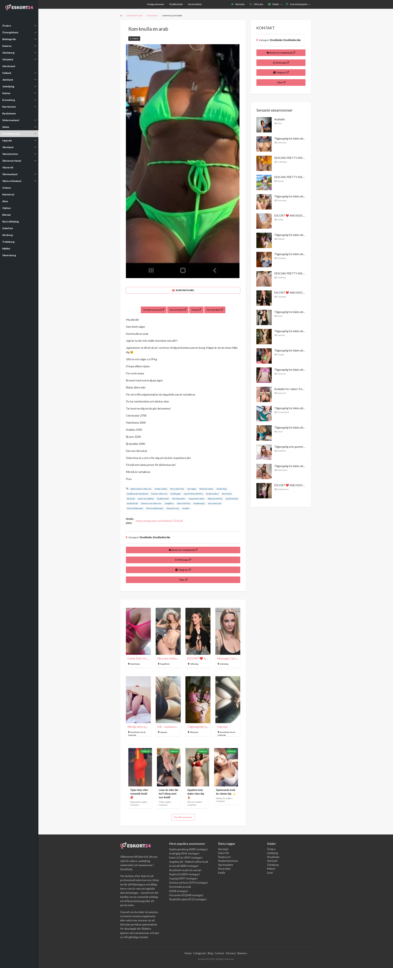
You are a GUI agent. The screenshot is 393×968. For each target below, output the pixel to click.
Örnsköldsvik (283, 412)
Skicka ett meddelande (183, 550)
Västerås (281, 335)
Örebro (271, 849)
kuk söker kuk (214, 503)
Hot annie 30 (176, 895)
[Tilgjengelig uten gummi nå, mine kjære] (264, 452)
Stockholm (146, 537)
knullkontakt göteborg (137, 494)
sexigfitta (169, 503)
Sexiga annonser (155, 4)
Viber (182, 579)
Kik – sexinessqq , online (173, 726)
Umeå (280, 431)
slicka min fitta (183, 503)
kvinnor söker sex (159, 494)
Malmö (271, 868)
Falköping (194, 664)
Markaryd (194, 732)
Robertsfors (282, 470)
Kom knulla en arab (180, 886)
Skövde (280, 181)
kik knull (130, 498)
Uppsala (163, 732)
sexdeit (185, 508)
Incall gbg (174, 853)
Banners (242, 953)
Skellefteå (281, 451)
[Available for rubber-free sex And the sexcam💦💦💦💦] (264, 394)
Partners (231, 953)
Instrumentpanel (298, 4)
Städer (275, 4)
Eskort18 (223, 853)
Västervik (281, 373)
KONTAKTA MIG (184, 290)
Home (188, 953)
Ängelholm (164, 664)
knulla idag (221, 489)
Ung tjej (222, 726)
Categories (199, 953)
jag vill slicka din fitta (193, 494)
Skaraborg (281, 200)
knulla (221, 872)
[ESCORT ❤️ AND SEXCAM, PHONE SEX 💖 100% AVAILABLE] (264, 220)
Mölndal (280, 239)
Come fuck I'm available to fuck (147, 658)
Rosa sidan (224, 868)
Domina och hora (179, 882)
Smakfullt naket (178, 899)
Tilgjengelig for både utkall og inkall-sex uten (300, 196)
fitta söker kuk (177, 489)
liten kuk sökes (206, 489)
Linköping (224, 664)
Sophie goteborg (178, 849)
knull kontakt (232, 498)
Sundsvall (281, 393)
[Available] (264, 124)
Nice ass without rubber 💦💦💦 (178, 658)
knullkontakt (163, 498)
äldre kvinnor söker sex (140, 489)
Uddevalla (281, 142)
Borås (279, 316)
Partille (280, 219)
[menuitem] (238, 4)
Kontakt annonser (152, 309)
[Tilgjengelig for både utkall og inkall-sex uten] (264, 201)
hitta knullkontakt (154, 508)
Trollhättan (282, 162)
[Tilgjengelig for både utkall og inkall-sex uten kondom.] (264, 143)
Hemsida (239, 4)
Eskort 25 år (176, 857)
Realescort (224, 857)
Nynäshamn (135, 664)
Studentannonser (228, 860)
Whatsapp (183, 559)
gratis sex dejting (146, 498)
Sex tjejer (191, 489)
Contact (219, 953)
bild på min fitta (215, 498)
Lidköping (281, 258)
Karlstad (272, 860)
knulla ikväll (132, 503)
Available (279, 119)
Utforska (258, 4)
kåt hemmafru (178, 498)
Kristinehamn (283, 489)
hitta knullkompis (135, 508)
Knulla (195, 309)
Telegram (183, 569)
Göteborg (281, 277)
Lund (270, 872)
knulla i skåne (161, 489)
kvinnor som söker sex (151, 503)
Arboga (280, 354)
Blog (210, 953)
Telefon (135, 38)
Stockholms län (161, 537)
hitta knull (226, 494)
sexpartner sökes (196, 498)
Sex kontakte (195, 4)
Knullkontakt (176, 4)
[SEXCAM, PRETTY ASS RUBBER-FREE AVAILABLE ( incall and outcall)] (264, 163)
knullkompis (199, 503)
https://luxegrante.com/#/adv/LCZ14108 (159, 520)
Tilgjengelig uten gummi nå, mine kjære (297, 446)
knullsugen (176, 494)
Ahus (279, 123)
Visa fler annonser (183, 817)
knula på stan (173, 508)
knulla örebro (212, 494)
